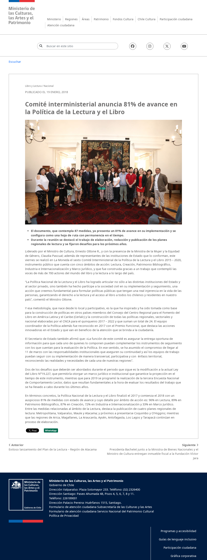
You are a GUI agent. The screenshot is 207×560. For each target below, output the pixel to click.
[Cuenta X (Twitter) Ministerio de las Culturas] (167, 46)
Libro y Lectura (33, 86)
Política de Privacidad (64, 515)
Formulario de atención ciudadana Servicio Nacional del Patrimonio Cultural (101, 511)
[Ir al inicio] (22, 12)
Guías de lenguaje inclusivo (177, 539)
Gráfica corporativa (183, 556)
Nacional (49, 86)
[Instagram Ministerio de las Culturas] (149, 46)
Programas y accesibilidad (178, 531)
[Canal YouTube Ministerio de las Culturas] (184, 46)
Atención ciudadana (60, 25)
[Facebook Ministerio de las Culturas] (132, 46)
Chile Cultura (146, 19)
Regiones (71, 19)
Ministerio (54, 19)
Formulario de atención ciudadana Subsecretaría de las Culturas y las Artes (100, 507)
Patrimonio (101, 19)
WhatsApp (51, 430)
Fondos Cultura (123, 19)
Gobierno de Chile (61, 485)
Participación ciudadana (176, 19)
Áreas (86, 19)
